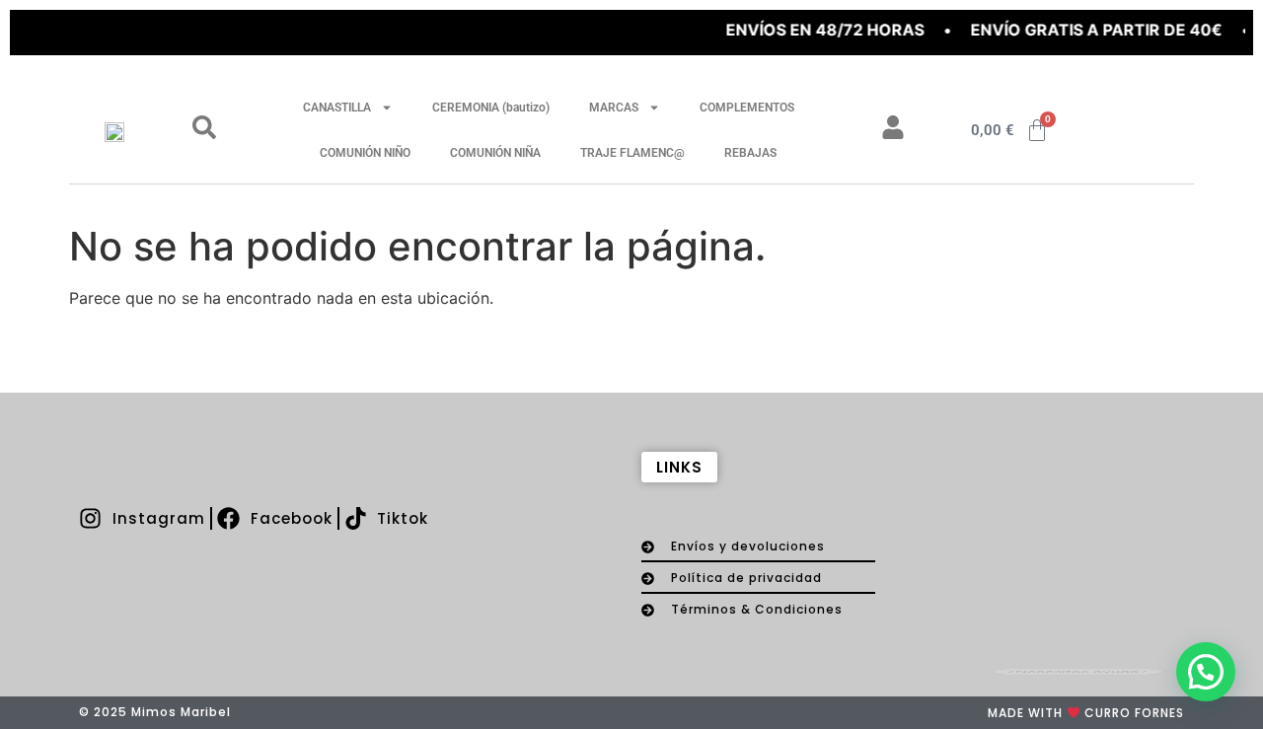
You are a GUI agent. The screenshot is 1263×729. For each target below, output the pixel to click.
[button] (1205, 671)
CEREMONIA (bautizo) (491, 107)
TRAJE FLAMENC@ (632, 153)
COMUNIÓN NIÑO (365, 153)
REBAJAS (750, 153)
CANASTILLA (337, 107)
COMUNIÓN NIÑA (495, 153)
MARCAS (613, 107)
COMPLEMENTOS (747, 107)
